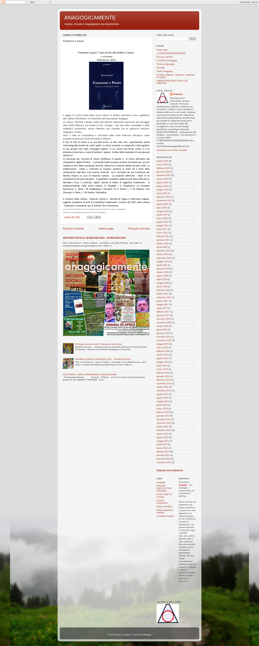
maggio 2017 (162, 304)
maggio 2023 (162, 190)
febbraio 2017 (163, 312)
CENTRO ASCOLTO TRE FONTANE (163, 488)
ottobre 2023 (162, 179)
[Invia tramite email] (88, 217)
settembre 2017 (163, 297)
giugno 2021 (162, 222)
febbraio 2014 (163, 373)
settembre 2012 (163, 430)
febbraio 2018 (163, 290)
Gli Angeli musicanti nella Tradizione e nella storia (98, 344)
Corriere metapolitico (162, 501)
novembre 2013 (163, 383)
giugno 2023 (162, 186)
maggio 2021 (162, 225)
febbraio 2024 (163, 168)
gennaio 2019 (163, 269)
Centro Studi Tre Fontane (164, 495)
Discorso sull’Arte (164, 57)
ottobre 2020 (162, 243)
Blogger (147, 635)
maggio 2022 (162, 211)
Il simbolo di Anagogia (166, 60)
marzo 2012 (162, 448)
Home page (106, 228)
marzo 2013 (162, 408)
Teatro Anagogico (164, 71)
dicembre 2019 (163, 251)
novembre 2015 (163, 340)
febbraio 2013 (163, 412)
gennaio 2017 (163, 315)
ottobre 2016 (162, 326)
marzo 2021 (162, 233)
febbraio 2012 (163, 452)
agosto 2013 (162, 394)
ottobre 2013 (162, 387)
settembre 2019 (163, 258)
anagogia (178, 94)
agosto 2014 (162, 358)
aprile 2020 (161, 247)
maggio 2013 (162, 401)
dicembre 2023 (163, 175)
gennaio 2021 (163, 240)
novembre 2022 (163, 200)
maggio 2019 (162, 261)
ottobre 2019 (162, 254)
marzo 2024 (162, 164)
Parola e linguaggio (165, 64)
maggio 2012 (162, 441)
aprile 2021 (161, 229)
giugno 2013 (162, 398)
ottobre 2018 (162, 272)
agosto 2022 (162, 204)
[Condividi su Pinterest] (99, 217)
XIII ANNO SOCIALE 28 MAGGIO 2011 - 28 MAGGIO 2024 (94, 238)
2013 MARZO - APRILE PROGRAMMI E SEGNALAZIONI (90, 374)
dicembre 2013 (163, 380)
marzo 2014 (162, 369)
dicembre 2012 (163, 419)
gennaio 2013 (163, 416)
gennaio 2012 (163, 455)
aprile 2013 (161, 405)
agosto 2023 (162, 182)
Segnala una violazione (169, 470)
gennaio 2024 (163, 172)
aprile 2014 (161, 365)
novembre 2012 (163, 423)
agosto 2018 (162, 276)
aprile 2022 (161, 215)
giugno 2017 (162, 301)
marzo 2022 (162, 218)
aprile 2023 (161, 193)
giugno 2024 (162, 161)
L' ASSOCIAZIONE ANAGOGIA (171, 53)
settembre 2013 (163, 390)
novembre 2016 (163, 322)
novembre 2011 (163, 462)
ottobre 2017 (162, 294)
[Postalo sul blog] (90, 217)
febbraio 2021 (163, 236)
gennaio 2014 (163, 376)
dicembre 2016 (163, 319)
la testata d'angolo (165, 516)
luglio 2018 (161, 279)
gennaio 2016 (163, 333)
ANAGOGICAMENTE (90, 18)
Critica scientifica (164, 506)
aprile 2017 (161, 308)
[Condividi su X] (93, 217)
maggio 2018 (162, 283)
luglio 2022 (161, 208)
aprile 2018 (161, 286)
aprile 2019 (161, 265)
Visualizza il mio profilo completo (171, 150)
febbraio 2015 (163, 351)
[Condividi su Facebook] (96, 217)
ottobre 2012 (162, 426)
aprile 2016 (161, 329)
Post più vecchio (139, 228)
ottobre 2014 (162, 355)
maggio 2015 (162, 344)
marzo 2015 (162, 347)
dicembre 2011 (163, 459)
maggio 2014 (162, 362)
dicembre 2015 (163, 337)
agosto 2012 (162, 434)
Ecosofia (160, 68)
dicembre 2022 (163, 197)
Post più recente (73, 228)
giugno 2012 (162, 437)
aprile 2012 (161, 444)
